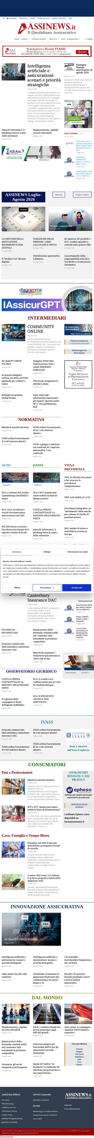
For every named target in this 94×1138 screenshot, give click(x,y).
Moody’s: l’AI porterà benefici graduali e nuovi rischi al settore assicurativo (77, 978)
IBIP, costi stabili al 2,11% (77, 497)
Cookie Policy (7, 1115)
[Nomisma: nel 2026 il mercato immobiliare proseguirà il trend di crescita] (13, 849)
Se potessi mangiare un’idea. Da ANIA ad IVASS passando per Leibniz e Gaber (15, 379)
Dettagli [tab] (47, 552)
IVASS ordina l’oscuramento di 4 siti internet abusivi (15, 440)
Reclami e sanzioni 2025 (61, 226)
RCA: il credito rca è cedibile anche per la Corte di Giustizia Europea (47, 681)
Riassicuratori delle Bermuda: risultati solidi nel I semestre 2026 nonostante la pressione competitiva (45, 635)
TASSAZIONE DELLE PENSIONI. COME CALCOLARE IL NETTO (45, 241)
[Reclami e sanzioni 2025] (70, 219)
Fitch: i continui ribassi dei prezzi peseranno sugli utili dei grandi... (46, 1029)
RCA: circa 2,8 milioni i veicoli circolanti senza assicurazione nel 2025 (13, 512)
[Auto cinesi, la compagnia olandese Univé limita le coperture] (78, 1014)
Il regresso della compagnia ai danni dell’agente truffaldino (13, 701)
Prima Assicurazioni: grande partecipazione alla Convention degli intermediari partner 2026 (84, 145)
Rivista (24, 39)
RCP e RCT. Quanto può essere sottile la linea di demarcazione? (45, 495)
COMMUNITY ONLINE (40, 329)
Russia (79, 1064)
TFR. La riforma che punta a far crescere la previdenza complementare (77, 482)
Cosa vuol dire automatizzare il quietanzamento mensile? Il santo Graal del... (82, 632)
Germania (79, 1054)
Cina (79, 1062)
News (17, 39)
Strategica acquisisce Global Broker (12, 396)
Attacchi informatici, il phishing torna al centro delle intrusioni (14, 132)
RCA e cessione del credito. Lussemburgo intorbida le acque (15, 495)
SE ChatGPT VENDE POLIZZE (12, 362)
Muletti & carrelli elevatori (15, 427)
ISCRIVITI (6, 485)
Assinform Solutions (59, 18)
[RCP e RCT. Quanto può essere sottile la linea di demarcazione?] (13, 813)
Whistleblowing (8, 1104)
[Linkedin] (7, 18)
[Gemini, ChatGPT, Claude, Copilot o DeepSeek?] (69, 619)
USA (79, 1059)
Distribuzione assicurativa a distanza (46, 257)
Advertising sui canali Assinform (45, 1111)
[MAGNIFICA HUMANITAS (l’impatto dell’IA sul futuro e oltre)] (69, 159)
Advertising (23, 18)
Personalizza (45, 588)
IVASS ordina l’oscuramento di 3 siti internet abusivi (47, 731)
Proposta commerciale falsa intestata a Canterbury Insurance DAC (15, 646)
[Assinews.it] (47, 28)
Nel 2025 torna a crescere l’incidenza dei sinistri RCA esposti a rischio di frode (15, 529)
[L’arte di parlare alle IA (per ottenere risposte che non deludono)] (69, 173)
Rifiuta (17, 588)
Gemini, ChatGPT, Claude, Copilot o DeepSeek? (82, 619)
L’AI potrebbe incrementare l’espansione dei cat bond (77, 959)
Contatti (32, 18)
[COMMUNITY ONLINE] (13, 332)
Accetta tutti (77, 588)
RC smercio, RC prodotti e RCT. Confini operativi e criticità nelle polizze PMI (77, 241)
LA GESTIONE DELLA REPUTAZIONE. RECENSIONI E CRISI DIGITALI (13, 243)
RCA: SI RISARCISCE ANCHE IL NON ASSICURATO (43, 698)
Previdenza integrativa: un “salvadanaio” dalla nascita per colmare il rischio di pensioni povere (77, 513)
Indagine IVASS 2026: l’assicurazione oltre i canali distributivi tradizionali (44, 365)
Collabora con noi (43, 18)
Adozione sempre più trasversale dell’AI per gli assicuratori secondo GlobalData (45, 1048)
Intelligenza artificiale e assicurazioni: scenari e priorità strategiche (44, 75)
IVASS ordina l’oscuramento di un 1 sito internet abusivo (47, 430)
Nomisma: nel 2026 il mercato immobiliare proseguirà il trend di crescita (43, 845)
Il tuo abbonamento (72, 1109)
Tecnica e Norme (38, 39)
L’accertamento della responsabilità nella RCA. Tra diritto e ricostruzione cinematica (77, 260)
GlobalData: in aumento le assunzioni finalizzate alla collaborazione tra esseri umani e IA (46, 978)
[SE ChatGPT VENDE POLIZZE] (31, 929)
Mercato (53, 39)
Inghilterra (79, 1057)
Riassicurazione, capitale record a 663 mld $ (45, 131)
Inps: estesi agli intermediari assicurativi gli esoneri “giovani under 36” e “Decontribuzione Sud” (46, 400)
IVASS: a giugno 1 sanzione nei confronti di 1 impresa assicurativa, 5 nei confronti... (46, 449)
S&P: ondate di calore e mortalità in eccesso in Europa (76, 531)
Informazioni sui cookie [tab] (78, 552)
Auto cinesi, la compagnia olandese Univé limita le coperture (77, 1029)
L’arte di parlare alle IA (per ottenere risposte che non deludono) (84, 173)
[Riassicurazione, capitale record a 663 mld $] (16, 1014)
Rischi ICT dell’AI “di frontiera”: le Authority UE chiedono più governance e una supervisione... (47, 1068)
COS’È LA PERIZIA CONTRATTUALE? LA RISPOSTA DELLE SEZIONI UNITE (46, 514)
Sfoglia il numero (82, 195)
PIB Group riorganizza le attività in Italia (45, 382)
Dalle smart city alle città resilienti (14, 975)
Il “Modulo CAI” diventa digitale (14, 260)
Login (70, 18)
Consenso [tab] (16, 552)
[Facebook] (3, 18)
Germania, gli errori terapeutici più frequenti (14, 1066)
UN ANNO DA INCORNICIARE (10, 631)
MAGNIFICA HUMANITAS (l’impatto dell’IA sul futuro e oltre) (83, 160)
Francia (79, 1049)
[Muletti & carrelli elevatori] (13, 787)
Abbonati (58, 195)
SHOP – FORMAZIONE (69, 39)
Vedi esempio (70, 673)
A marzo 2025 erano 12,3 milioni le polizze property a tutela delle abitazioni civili (43, 878)
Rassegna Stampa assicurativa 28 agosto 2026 (84, 68)
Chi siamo (6, 1100)
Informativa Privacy (9, 1111)
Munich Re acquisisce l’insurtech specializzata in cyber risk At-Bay (46, 655)
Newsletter (13, 18)
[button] (88, 39)
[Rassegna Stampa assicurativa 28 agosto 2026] (69, 66)
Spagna (79, 1051)
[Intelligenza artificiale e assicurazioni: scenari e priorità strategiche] (13, 71)
